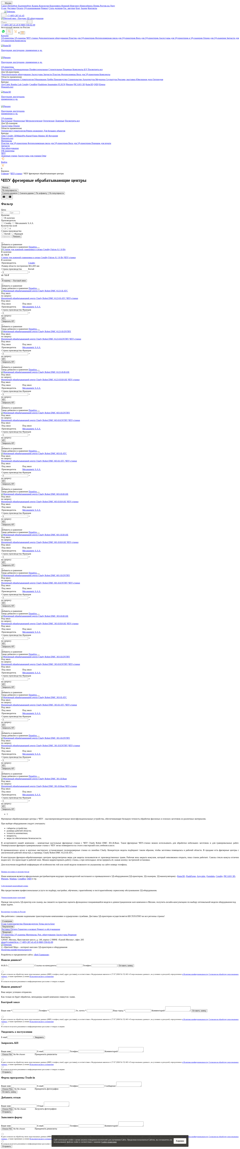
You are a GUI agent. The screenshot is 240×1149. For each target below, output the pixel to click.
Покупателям (7, 927)
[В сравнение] (2, 242)
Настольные (7, 69)
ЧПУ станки (32, 38)
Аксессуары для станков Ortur (32, 156)
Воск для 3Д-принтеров (147, 38)
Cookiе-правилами (109, 1142)
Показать (17, 236)
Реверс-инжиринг (35, 131)
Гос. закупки (69, 8)
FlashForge (191, 876)
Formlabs (211, 876)
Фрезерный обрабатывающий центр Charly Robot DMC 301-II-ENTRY (34, 745)
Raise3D (89, 84)
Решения (72, 934)
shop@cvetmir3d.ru (10, 942)
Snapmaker (53, 84)
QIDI (96, 84)
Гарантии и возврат (27, 929)
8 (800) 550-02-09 (27, 25)
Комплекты (20, 40)
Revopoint (53, 136)
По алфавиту (41, 193)
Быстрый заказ (19, 281)
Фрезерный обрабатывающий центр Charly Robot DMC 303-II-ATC (33, 705)
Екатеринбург (25, 6)
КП (3, 318)
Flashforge (43, 84)
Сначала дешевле (10, 193)
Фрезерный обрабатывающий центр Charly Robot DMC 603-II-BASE (34, 501)
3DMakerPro (20, 136)
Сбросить (6, 236)
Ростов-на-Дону (107, 6)
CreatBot (33, 84)
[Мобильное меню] (3, 15)
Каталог (5, 35)
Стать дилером (56, 8)
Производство (61, 79)
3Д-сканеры (20, 38)
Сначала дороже (27, 193)
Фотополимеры (68, 74)
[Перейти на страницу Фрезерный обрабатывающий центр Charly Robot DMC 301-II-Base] (34, 779)
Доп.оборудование (10, 148)
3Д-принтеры (7, 38)
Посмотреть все (95, 69)
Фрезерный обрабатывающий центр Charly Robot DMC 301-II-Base (33, 786)
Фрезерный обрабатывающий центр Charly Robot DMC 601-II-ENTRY (34, 583)
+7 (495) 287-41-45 (15, 15)
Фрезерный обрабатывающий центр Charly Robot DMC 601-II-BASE (34, 542)
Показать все (7, 87)
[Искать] (29, 22)
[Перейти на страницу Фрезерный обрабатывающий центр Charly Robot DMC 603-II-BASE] (34, 494)
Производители (31, 924)
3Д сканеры (20, 934)
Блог (78, 8)
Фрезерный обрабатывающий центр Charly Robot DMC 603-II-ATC (33, 461)
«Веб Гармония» (41, 954)
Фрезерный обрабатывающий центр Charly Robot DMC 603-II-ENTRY (34, 420)
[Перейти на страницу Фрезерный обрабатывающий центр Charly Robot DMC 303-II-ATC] (34, 697)
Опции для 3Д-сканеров (215, 38)
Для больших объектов (54, 131)
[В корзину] (2, 278)
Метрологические (34, 121)
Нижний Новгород (70, 6)
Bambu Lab (16, 84)
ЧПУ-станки (70, 257)
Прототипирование (10, 79)
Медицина (100, 79)
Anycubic (201, 876)
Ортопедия (158, 79)
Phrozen (69, 84)
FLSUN (61, 84)
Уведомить (39, 1037)
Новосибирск (86, 6)
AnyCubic (6, 84)
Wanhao (13, 879)
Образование (40, 79)
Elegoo (102, 84)
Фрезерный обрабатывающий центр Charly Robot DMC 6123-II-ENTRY (35, 339)
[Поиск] (9, 31)
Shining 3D (43, 136)
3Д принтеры (7, 934)
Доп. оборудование (46, 934)
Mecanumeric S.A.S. (31, 307)
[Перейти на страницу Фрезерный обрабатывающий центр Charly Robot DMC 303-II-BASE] (34, 616)
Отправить (6, 1072)
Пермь (96, 6)
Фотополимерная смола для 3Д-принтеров (115, 38)
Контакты (92, 8)
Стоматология (27, 79)
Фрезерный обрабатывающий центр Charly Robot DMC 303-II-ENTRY (34, 664)
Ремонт (44, 8)
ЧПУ (3, 153)
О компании (7, 921)
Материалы (6, 141)
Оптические (49, 121)
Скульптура (112, 79)
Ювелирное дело (144, 79)
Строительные (55, 69)
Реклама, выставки (127, 79)
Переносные (19, 121)
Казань (35, 6)
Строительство (75, 79)
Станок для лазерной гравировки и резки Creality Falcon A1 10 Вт (32, 257)
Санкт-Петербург (9, 6)
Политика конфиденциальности (16, 949)
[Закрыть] (38, 247)
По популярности (56, 193)
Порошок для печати (101, 143)
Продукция (6, 932)
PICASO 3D (79, 84)
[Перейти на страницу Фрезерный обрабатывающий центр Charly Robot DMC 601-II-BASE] (34, 535)
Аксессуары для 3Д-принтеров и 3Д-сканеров (181, 38)
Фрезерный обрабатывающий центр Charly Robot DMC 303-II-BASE (34, 623)
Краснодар (44, 6)
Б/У (86, 69)
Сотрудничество (15, 924)
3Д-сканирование (32, 8)
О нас (4, 8)
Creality (25, 84)
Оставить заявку (126, 966)
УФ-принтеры (7, 151)
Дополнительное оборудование (53, 38)
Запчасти (47, 74)
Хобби (50, 79)
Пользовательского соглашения (41, 976)
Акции (84, 8)
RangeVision (32, 136)
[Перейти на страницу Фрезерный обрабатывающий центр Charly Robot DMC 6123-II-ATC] (34, 291)
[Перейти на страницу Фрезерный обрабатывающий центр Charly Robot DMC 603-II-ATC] (34, 453)
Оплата (19, 8)
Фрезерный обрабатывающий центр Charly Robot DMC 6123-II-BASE (34, 379)
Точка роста (44, 924)
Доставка (11, 8)
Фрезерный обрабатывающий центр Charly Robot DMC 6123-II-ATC (33, 298)
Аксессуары (37, 74)
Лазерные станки (9, 156)
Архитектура (88, 79)
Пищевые (67, 69)
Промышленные (21, 69)
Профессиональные (38, 69)
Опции (16, 126)
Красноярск (55, 6)
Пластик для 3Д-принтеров (82, 38)
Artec (4, 136)
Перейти (33, 247)
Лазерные (59, 121)
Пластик (56, 74)
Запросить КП (8, 321)
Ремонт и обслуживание (48, 929)
